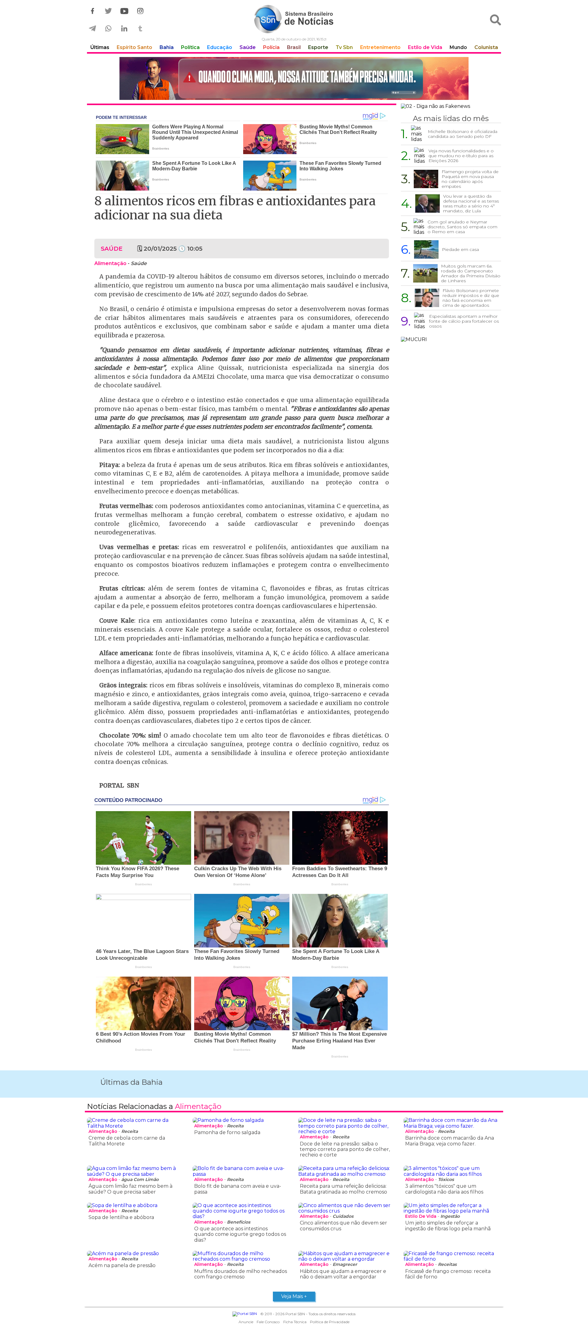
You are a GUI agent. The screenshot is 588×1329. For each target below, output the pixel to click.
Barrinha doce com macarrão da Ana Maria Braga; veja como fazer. (449, 1140)
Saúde (247, 47)
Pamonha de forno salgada (227, 1132)
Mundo (458, 47)
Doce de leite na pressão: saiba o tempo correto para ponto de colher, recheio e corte (345, 1149)
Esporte (318, 47)
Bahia (167, 47)
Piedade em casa (460, 249)
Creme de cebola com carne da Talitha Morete (127, 1140)
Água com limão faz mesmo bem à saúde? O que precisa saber (130, 1188)
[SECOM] (294, 79)
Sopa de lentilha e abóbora (121, 1217)
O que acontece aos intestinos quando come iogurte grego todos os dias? (240, 1234)
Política (190, 47)
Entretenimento (380, 47)
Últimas (99, 47)
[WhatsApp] (108, 28)
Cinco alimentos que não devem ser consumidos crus (343, 1225)
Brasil (294, 47)
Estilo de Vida (425, 47)
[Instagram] (140, 11)
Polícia (271, 47)
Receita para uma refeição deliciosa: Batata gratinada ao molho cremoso (343, 1188)
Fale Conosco (268, 1322)
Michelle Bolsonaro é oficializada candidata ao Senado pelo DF (462, 134)
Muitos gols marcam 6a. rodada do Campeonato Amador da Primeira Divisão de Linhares (470, 273)
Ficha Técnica (295, 1322)
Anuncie (246, 1322)
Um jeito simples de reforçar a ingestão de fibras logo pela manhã (448, 1225)
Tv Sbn (344, 47)
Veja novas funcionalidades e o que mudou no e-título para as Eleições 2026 (461, 155)
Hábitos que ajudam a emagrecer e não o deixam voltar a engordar (343, 1274)
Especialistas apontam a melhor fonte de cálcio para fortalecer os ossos (464, 321)
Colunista (486, 47)
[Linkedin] (124, 28)
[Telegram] (92, 28)
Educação (219, 47)
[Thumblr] (140, 28)
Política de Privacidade (329, 1322)
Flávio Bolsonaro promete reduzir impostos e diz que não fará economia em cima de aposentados (471, 298)
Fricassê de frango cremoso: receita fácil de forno (448, 1274)
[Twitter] (108, 11)
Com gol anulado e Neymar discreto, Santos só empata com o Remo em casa (462, 226)
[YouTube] (124, 11)
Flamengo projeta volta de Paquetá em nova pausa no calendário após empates (470, 179)
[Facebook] (92, 11)
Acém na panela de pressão (122, 1265)
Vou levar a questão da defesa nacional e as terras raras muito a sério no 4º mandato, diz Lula (471, 203)
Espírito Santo (134, 47)
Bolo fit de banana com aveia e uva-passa (237, 1188)
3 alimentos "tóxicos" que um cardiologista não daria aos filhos (444, 1188)
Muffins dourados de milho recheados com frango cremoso (240, 1274)
